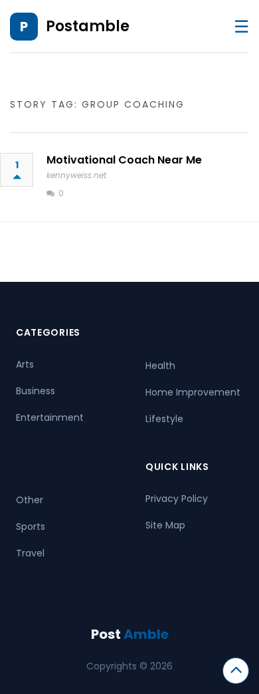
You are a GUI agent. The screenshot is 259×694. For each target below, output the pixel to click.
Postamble (88, 26)
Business (35, 391)
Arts (25, 364)
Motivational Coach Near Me (124, 160)
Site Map (165, 525)
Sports (30, 526)
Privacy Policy (176, 498)
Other (29, 500)
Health (160, 365)
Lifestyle (164, 418)
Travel (30, 553)
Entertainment (50, 417)
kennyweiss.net (76, 175)
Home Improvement (192, 392)
